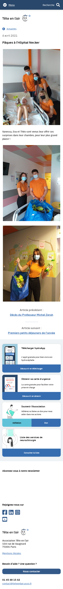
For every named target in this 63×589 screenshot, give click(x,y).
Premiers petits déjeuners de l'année (31, 333)
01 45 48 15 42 (11, 579)
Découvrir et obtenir (31, 396)
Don (49, 424)
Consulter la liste (31, 452)
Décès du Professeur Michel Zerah (31, 315)
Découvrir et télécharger (31, 368)
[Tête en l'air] (16, 18)
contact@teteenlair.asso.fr (17, 583)
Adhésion (18, 424)
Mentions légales (11, 553)
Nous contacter (31, 571)
